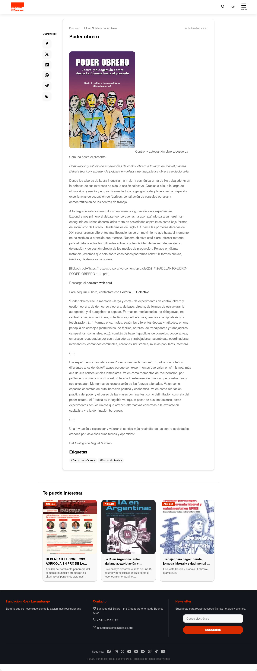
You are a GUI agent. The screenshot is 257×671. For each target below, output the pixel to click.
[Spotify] (136, 651)
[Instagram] (116, 651)
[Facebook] (109, 651)
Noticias (96, 28)
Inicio (87, 28)
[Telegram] (143, 651)
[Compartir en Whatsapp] (47, 75)
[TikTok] (156, 651)
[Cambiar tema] (233, 7)
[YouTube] (129, 651)
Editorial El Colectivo (134, 292)
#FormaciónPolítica (111, 460)
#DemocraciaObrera (83, 460)
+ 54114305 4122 (107, 620)
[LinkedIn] (163, 651)
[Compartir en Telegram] (47, 85)
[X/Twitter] (122, 651)
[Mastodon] (149, 651)
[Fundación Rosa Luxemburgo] (18, 6)
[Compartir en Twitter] (47, 54)
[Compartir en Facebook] (47, 43)
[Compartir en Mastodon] (47, 96)
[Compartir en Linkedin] (47, 64)
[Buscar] (222, 7)
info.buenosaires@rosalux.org (115, 628)
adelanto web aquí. (100, 282)
